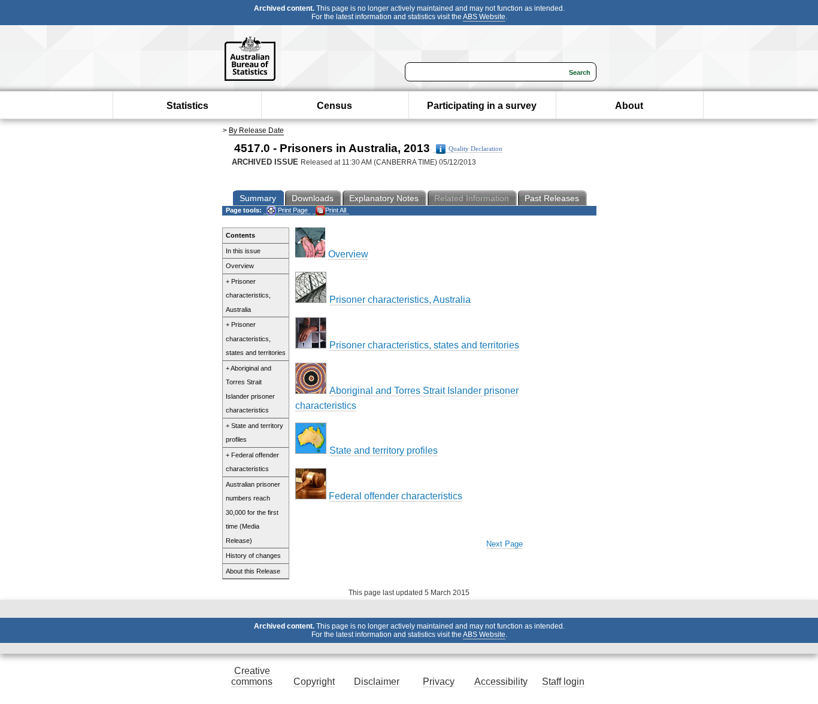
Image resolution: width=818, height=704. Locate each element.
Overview (240, 265)
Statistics (187, 106)
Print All (335, 210)
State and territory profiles (383, 450)
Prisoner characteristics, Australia (400, 300)
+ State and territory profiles (254, 433)
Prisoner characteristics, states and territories (424, 345)
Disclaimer (376, 681)
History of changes (253, 555)
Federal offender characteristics (395, 496)
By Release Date (256, 130)
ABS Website (484, 17)
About (629, 106)
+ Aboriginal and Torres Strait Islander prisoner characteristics (250, 389)
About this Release (253, 571)
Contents (240, 235)
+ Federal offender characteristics (252, 462)
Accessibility (501, 681)
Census (334, 106)
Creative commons (251, 676)
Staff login (563, 681)
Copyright (314, 681)
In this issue (243, 250)
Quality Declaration (475, 148)
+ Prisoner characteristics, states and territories (256, 338)
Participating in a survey (482, 106)
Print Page (292, 210)
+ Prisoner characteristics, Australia (248, 295)
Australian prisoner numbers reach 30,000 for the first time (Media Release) (253, 512)
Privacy (439, 681)
